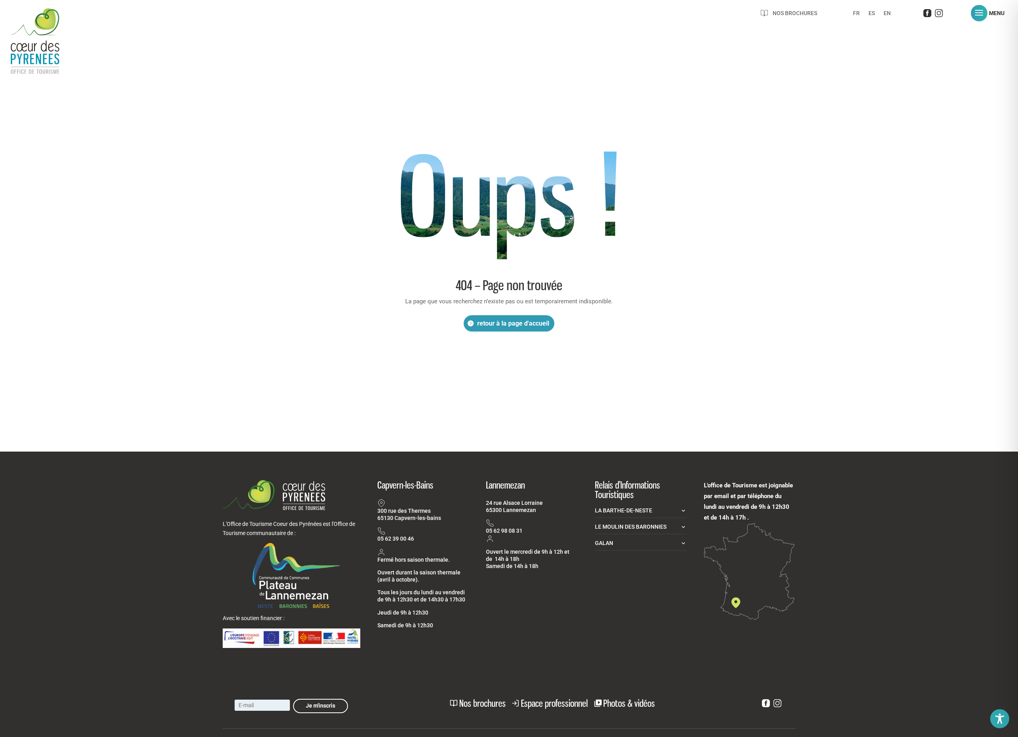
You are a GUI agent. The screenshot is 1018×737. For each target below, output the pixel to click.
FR (856, 13)
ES (871, 13)
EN (887, 13)
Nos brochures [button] (482, 703)
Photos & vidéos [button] (629, 703)
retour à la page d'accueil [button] (513, 323)
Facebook (927, 14)
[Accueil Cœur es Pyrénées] (44, 49)
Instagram (939, 14)
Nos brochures (795, 13)
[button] (990, 13)
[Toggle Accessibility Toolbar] (999, 718)
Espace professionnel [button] (554, 703)
